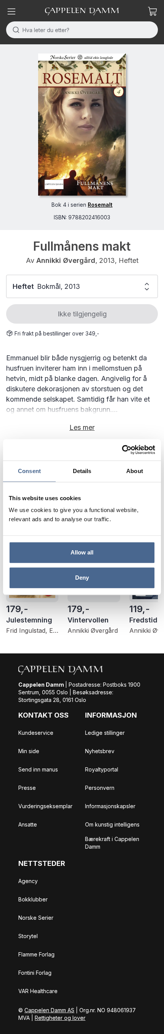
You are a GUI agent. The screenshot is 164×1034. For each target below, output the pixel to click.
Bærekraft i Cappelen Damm (112, 843)
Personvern (99, 787)
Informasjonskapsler (110, 806)
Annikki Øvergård (65, 260)
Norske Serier (35, 917)
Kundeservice (35, 732)
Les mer (82, 427)
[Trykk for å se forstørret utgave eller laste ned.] (81, 124)
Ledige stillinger (105, 732)
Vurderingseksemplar (45, 806)
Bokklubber (33, 899)
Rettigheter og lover (60, 1018)
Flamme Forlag (36, 954)
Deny (82, 577)
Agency (28, 881)
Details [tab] (82, 471)
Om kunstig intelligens (112, 824)
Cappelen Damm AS (49, 1010)
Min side (28, 751)
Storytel (28, 936)
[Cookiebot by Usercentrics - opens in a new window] (121, 450)
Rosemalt (100, 204)
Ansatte (27, 824)
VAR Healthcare (38, 991)
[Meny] (11, 11)
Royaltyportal (101, 769)
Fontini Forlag (34, 972)
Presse (27, 787)
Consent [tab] (29, 471)
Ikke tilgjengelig (82, 314)
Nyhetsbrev (99, 751)
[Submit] (14, 29)
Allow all (82, 552)
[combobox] (82, 29)
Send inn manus (38, 769)
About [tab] (134, 471)
